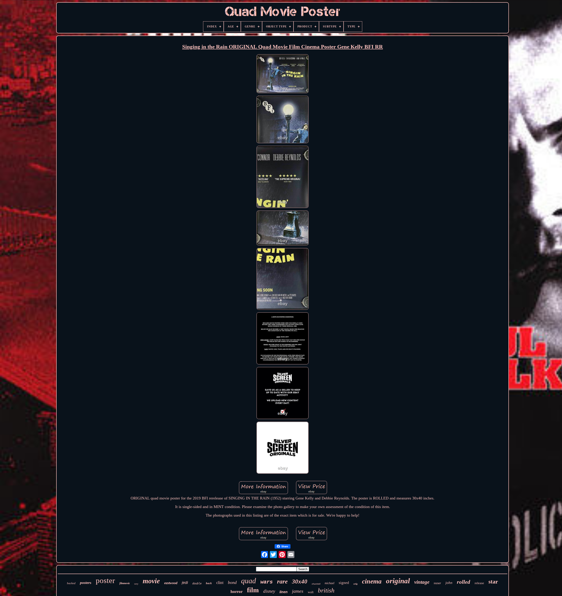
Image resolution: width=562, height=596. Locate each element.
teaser (437, 583)
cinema (372, 581)
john (448, 583)
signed (344, 583)
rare (282, 581)
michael (329, 583)
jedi (185, 582)
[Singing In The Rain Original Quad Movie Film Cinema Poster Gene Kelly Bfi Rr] (282, 74)
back (209, 583)
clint (219, 582)
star (493, 581)
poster (105, 580)
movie (151, 581)
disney (269, 591)
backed (71, 583)
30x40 (299, 581)
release (479, 583)
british (326, 590)
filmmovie (124, 583)
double (197, 583)
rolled (463, 582)
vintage (421, 582)
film (253, 590)
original (398, 581)
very (136, 583)
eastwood (170, 583)
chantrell (316, 584)
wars (266, 582)
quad (248, 581)
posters (85, 582)
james (297, 591)
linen (283, 592)
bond (232, 582)
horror (237, 591)
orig (355, 583)
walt (310, 592)
